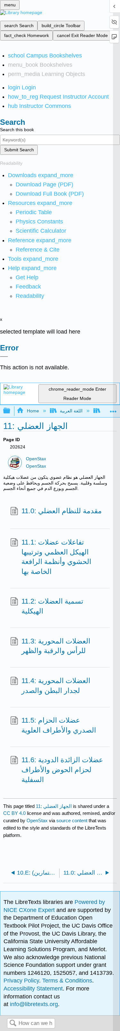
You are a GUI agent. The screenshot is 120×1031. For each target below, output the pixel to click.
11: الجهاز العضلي (54, 806)
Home (33, 410)
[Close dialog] (4, 356)
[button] (28, 286)
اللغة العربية (71, 410)
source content (71, 820)
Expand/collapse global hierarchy (11, 411)
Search (13, 1023)
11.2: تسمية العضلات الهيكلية (52, 606)
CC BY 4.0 (14, 813)
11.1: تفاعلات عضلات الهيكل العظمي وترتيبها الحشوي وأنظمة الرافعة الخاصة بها (56, 557)
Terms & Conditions (67, 980)
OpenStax (36, 458)
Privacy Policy (21, 980)
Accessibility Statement (33, 988)
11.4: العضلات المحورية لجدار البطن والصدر (55, 686)
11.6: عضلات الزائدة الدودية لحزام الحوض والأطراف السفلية (62, 770)
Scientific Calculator (41, 231)
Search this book (17, 129)
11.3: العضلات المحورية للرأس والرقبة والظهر (55, 646)
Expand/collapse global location (113, 409)
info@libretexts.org (33, 1004)
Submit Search (19, 149)
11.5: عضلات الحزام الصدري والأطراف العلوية (58, 725)
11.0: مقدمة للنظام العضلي (61, 511)
